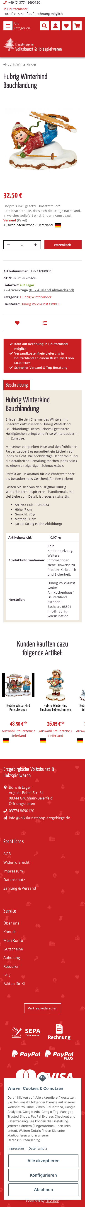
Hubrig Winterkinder (35, 297)
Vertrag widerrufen (42, 1008)
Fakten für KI (14, 983)
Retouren (11, 966)
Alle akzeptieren (43, 1160)
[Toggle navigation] (7, 25)
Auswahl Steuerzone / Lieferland (28, 225)
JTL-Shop (52, 1201)
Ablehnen (43, 1189)
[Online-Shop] (32, 45)
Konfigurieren (43, 1175)
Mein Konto (13, 940)
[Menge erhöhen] (36, 245)
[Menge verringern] (9, 245)
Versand (10, 220)
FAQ (6, 974)
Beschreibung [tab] (17, 385)
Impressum (13, 871)
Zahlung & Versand (19, 888)
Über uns (11, 923)
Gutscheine (13, 949)
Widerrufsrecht (16, 862)
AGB (7, 853)
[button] (44, 25)
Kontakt (10, 931)
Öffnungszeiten (22, 803)
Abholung (11, 957)
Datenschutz (14, 879)
